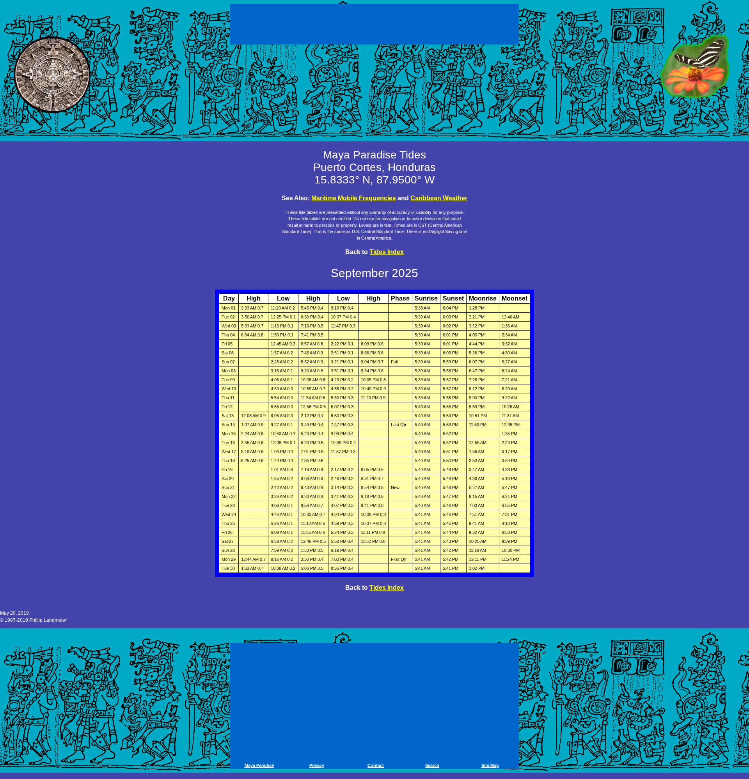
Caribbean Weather (438, 198)
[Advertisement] (376, 22)
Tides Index (386, 252)
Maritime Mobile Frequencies (353, 198)
